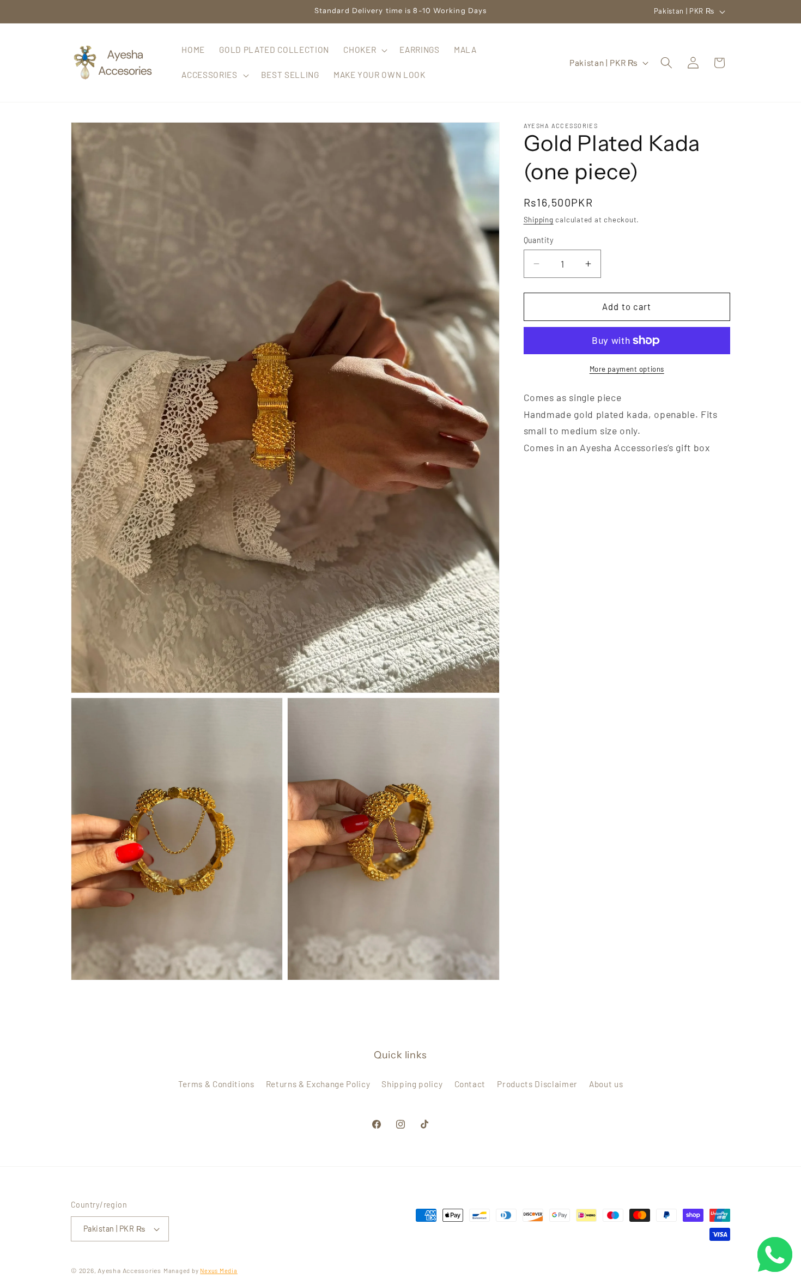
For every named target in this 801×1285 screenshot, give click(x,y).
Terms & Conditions (216, 1084)
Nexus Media (218, 1270)
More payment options (627, 369)
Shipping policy (411, 1084)
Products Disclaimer (537, 1084)
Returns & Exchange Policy (318, 1084)
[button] (364, 50)
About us (606, 1084)
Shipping (539, 219)
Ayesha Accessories (129, 1270)
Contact (470, 1084)
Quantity (539, 240)
